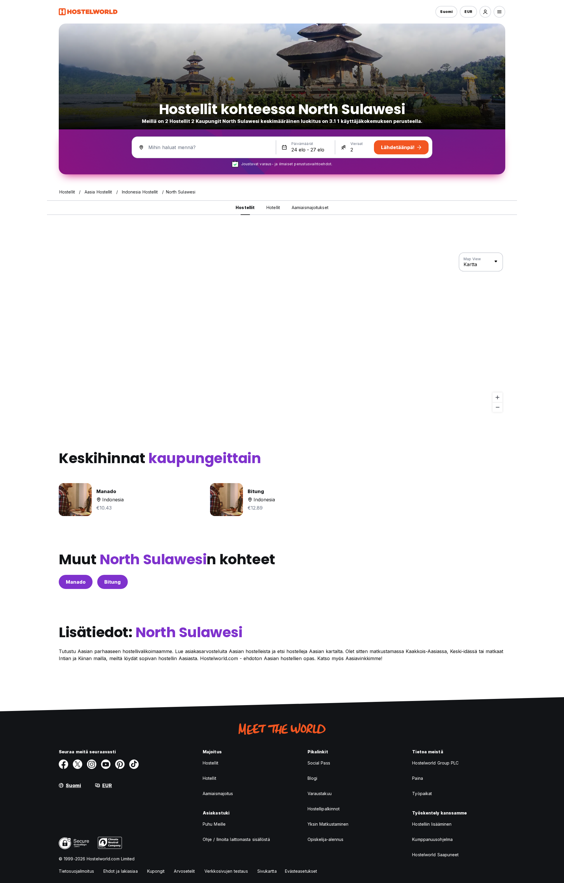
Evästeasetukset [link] (301, 871)
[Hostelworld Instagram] (91, 764)
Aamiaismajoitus (218, 793)
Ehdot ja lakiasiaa (120, 871)
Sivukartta (267, 871)
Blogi (313, 778)
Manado (75, 582)
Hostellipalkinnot (324, 808)
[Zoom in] (497, 397)
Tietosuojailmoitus (76, 871)
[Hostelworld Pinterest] (120, 764)
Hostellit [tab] (245, 207)
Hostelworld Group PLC (435, 762)
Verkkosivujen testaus (226, 871)
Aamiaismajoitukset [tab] (310, 207)
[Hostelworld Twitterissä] (77, 764)
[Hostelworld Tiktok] (134, 764)
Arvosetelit (184, 871)
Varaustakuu (320, 793)
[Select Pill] (485, 12)
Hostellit (210, 762)
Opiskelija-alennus (326, 839)
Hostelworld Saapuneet (435, 854)
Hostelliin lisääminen (431, 824)
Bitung (112, 582)
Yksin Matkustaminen (328, 824)
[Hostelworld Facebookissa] (63, 764)
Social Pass (319, 762)
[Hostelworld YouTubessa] (105, 764)
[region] (282, 332)
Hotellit (209, 778)
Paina (417, 778)
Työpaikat (422, 793)
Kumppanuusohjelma (432, 839)
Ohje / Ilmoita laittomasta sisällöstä (236, 839)
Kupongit (156, 871)
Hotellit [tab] (273, 207)
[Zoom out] (497, 407)
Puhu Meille (214, 824)
